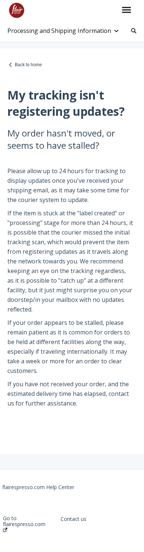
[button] (126, 10)
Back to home (28, 64)
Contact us (73, 519)
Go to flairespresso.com (24, 521)
